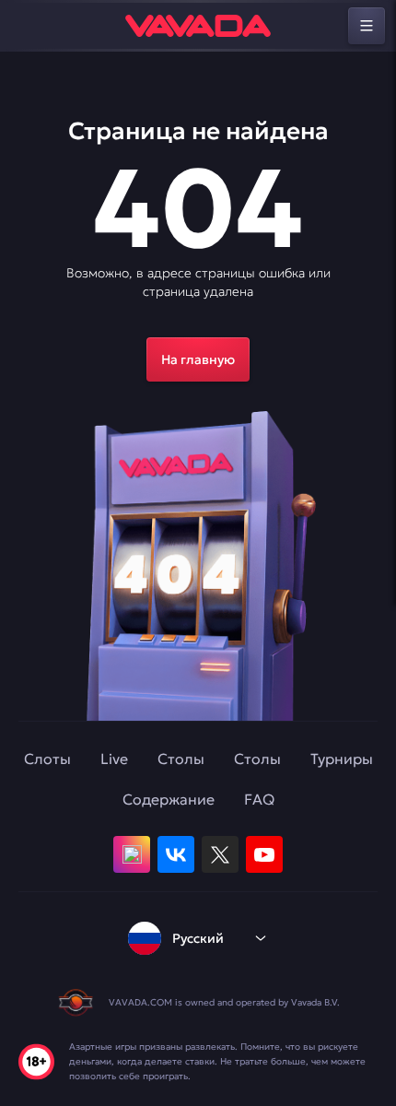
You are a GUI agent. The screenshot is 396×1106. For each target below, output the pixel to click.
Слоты (47, 758)
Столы (180, 758)
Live (114, 758)
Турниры (341, 758)
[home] (198, 26)
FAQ (259, 799)
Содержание (168, 799)
